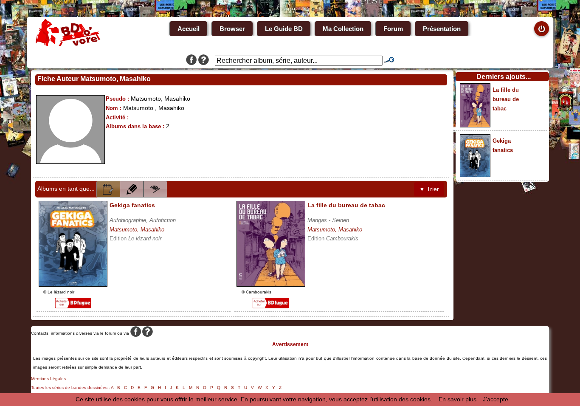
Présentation (442, 28)
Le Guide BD (284, 28)
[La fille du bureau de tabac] (271, 284)
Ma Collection (343, 28)
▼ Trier (429, 189)
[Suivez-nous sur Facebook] (191, 60)
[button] (108, 189)
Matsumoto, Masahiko (137, 229)
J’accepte (495, 399)
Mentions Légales (48, 378)
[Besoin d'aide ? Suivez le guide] (203, 60)
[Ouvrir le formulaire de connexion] (541, 28)
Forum (393, 28)
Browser (232, 28)
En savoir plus (457, 399)
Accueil (188, 28)
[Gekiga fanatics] (73, 284)
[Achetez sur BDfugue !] (73, 306)
